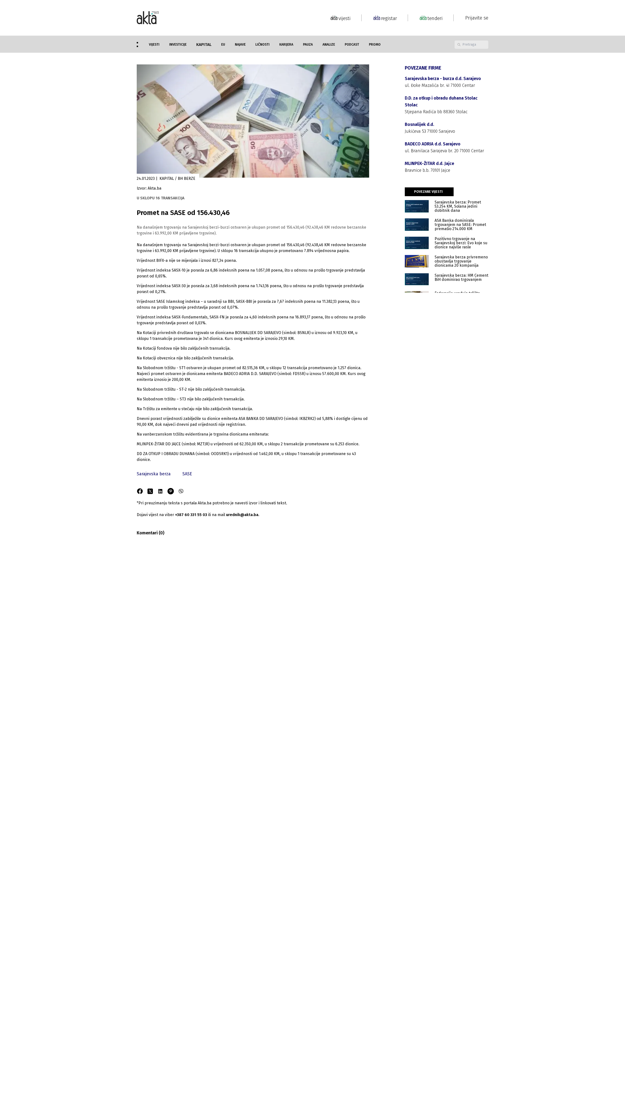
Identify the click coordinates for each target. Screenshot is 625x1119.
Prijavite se (476, 18)
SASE (187, 474)
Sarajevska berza (154, 474)
